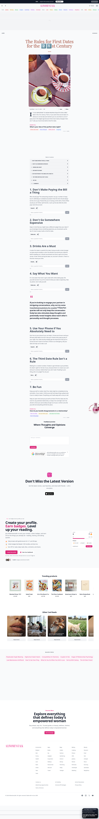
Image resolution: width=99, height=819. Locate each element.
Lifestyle (86, 759)
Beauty (16, 9)
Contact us (38, 782)
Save (61, 109)
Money (89, 9)
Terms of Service (40, 788)
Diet (37, 753)
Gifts (82, 9)
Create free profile (11, 552)
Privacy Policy (78, 785)
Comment (33, 447)
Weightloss (77, 9)
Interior (61, 759)
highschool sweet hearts (32, 657)
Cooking (74, 750)
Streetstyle (38, 9)
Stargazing (58, 129)
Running (11, 9)
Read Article (20, 640)
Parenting (62, 764)
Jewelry (6, 9)
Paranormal (50, 764)
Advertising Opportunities (42, 785)
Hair (85, 756)
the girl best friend (86, 660)
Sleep (61, 767)
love (3, 33)
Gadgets (21, 9)
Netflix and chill (52, 129)
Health (37, 759)
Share (67, 109)
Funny (37, 756)
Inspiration (50, 759)
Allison (32, 109)
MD (44, 109)
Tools (37, 773)
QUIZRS (68, 131)
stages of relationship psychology (82, 657)
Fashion (61, 753)
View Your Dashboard (27, 552)
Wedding (32, 9)
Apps (49, 747)
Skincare (94, 9)
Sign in (33, 555)
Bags (61, 747)
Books (49, 750)
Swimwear (71, 9)
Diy (48, 753)
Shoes (37, 767)
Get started (89, 546)
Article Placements (79, 782)
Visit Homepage (49, 732)
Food (3, 9)
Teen (37, 770)
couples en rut (65, 657)
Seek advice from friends (55, 413)
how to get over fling (32, 660)
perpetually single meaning (14, 657)
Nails (86, 9)
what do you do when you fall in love (53, 660)
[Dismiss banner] (67, 452)
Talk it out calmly (33, 413)
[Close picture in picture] (83, 809)
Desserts (65, 9)
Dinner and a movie (34, 129)
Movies (60, 9)
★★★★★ (94, 33)
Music (43, 9)
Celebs (61, 750)
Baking (56, 9)
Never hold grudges (34, 416)
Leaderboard (75, 546)
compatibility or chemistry (50, 657)
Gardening (27, 9)
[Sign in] (97, 6)
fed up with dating (72, 660)
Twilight (62, 770)
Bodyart (37, 750)
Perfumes (74, 764)
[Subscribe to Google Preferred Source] (38, 454)
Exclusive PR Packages (60, 785)
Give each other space (43, 413)
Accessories (38, 747)
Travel (49, 770)
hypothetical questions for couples (43, 308)
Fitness (51, 9)
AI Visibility (58, 782)
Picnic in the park (43, 129)
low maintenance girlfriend (15, 660)
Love (47, 9)
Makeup (50, 761)
